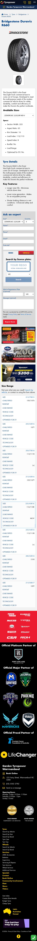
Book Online (7, 878)
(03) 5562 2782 (12, 784)
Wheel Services (7, 868)
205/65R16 (30, 424)
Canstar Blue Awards (9, 898)
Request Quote (10, 322)
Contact (5, 875)
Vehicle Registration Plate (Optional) (11, 290)
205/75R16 (30, 451)
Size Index (5, 896)
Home (5, 14)
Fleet (4, 883)
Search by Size (7, 834)
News (4, 886)
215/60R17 (30, 583)
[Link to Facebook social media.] (18, 936)
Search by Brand (8, 837)
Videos (5, 889)
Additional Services (8, 870)
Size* (5, 219)
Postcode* (6, 245)
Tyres (4, 829)
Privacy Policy (12, 314)
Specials (5, 873)
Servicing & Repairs (9, 863)
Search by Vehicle (8, 832)
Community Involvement (12, 881)
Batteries (5, 857)
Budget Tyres (6, 901)
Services (5, 852)
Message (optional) (9, 298)
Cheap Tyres (6, 903)
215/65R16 (30, 477)
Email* (5, 239)
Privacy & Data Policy (14, 931)
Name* (5, 225)
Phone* (5, 232)
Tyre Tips (5, 842)
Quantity (27, 219)
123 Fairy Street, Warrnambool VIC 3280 (20, 778)
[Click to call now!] (25, 2)
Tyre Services (6, 865)
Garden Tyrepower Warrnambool (20, 7)
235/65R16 (30, 530)
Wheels (5, 844)
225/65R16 (30, 504)
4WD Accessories (8, 855)
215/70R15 (30, 397)
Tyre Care (5, 839)
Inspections (6, 860)
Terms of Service (26, 314)
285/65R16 (30, 556)
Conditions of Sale (26, 931)
